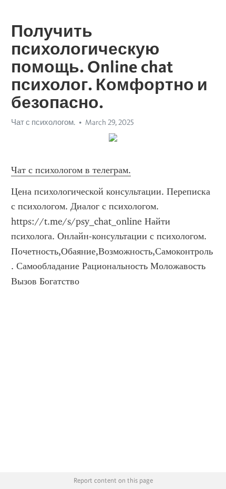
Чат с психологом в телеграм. (71, 170)
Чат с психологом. (43, 122)
